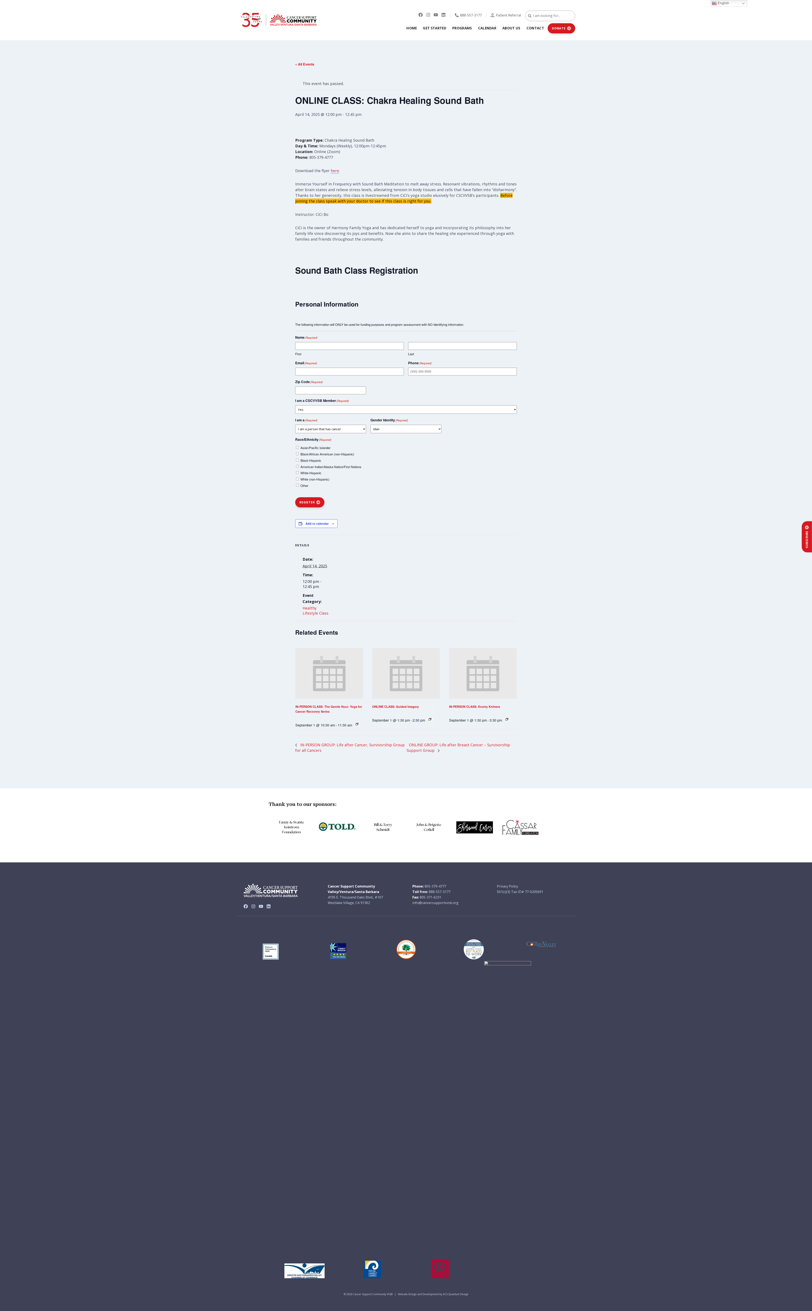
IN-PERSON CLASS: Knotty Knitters (474, 706)
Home (411, 28)
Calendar (487, 28)
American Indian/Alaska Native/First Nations (330, 466)
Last (411, 354)
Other (304, 485)
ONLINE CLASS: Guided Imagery (395, 706)
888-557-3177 (471, 15)
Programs (462, 28)
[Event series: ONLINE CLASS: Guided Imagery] (429, 719)
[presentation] (329, 673)
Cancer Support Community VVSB (373, 1294)
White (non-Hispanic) (314, 479)
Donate (559, 28)
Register (307, 502)
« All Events (304, 64)
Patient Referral (508, 15)
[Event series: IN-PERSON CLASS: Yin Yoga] (356, 724)
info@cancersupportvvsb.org (435, 902)
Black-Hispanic (310, 460)
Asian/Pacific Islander (315, 447)
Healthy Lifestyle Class (315, 610)
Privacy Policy (507, 886)
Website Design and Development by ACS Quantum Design (433, 1294)
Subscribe (807, 539)
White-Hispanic (310, 473)
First (298, 354)
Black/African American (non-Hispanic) (327, 454)
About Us (511, 28)
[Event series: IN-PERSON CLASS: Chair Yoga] (506, 719)
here (335, 170)
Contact (535, 28)
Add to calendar (317, 523)
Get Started (434, 28)
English (723, 3)
